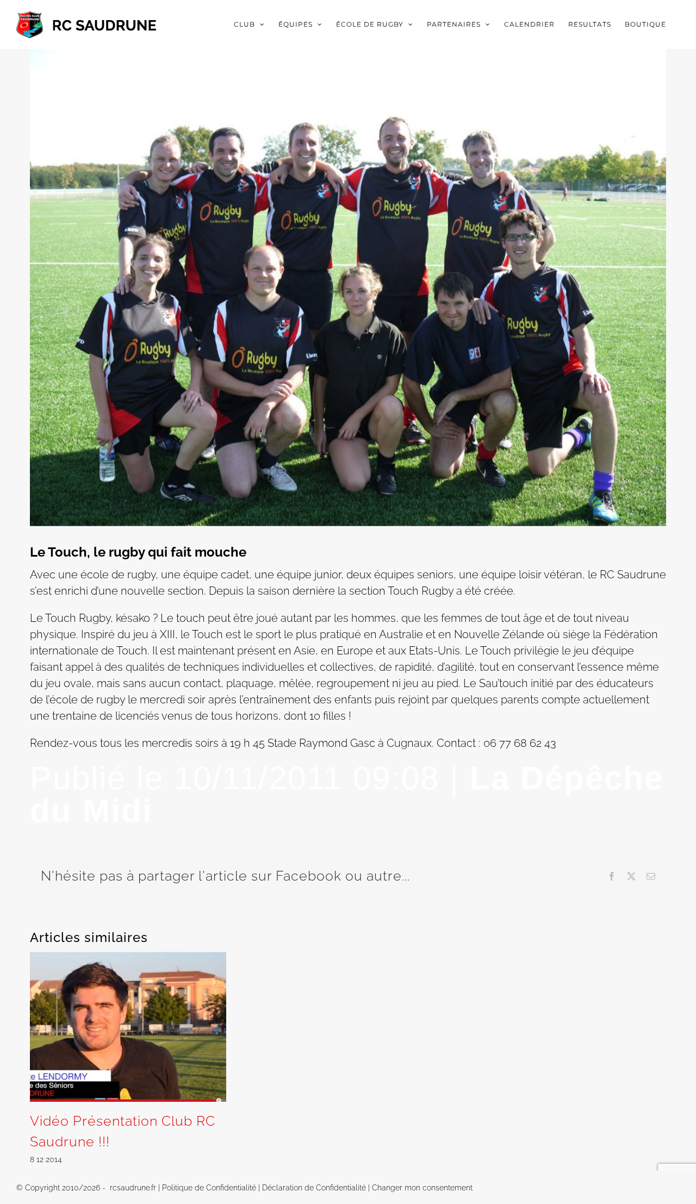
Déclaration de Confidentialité (314, 1187)
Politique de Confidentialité (209, 1187)
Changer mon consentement (422, 1187)
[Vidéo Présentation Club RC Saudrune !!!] (128, 958)
